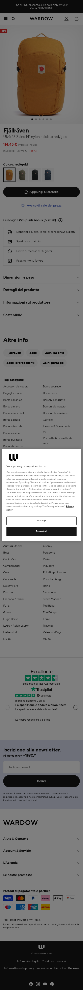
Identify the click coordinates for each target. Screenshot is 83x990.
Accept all (41, 531)
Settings (41, 520)
